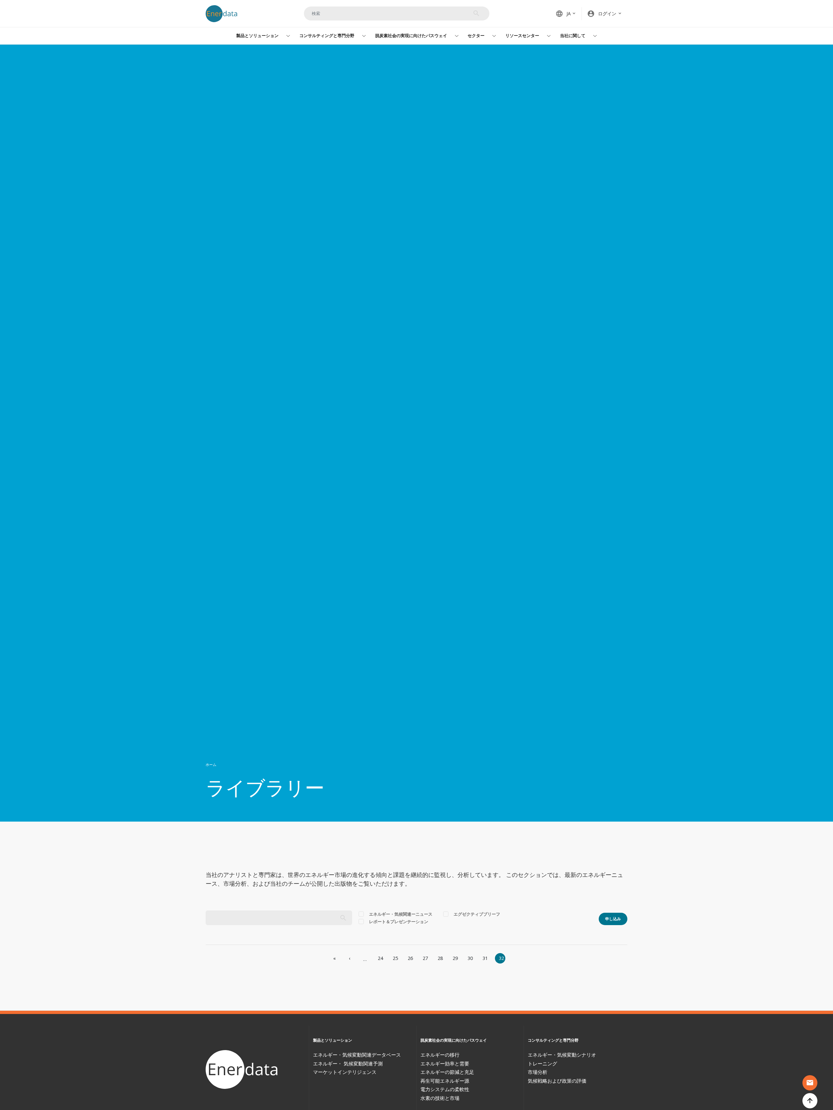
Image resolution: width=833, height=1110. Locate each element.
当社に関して (572, 35)
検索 (476, 13)
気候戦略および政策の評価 (557, 1080)
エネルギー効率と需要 (444, 1063)
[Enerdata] (243, 1069)
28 (440, 958)
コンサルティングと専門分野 (326, 35)
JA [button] (563, 14)
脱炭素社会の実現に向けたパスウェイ (411, 35)
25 (395, 958)
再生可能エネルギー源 (444, 1080)
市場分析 (537, 1072)
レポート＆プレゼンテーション (398, 921)
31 (485, 958)
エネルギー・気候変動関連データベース (357, 1054)
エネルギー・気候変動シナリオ (562, 1054)
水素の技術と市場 (439, 1098)
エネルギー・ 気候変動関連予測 (348, 1063)
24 (380, 958)
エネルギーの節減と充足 (447, 1072)
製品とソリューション (257, 35)
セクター (476, 35)
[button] (604, 14)
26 (410, 958)
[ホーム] (224, 13)
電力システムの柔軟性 (444, 1089)
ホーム (211, 764)
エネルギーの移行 (439, 1054)
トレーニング (542, 1063)
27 (425, 958)
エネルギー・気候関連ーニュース (400, 914)
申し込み (613, 919)
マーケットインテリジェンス (344, 1072)
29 (455, 958)
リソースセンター (522, 35)
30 (470, 958)
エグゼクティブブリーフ (477, 914)
